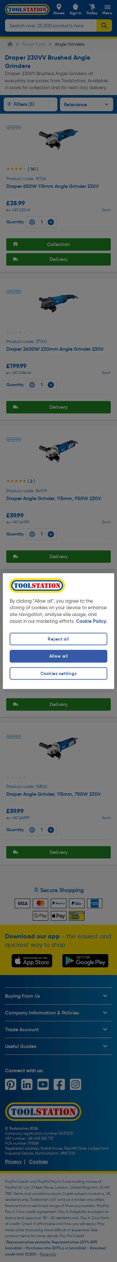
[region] (58, 631)
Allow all (58, 656)
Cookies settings (59, 673)
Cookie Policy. (91, 621)
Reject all (58, 639)
